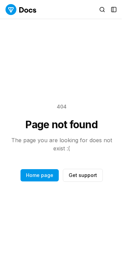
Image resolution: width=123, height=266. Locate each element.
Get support (83, 175)
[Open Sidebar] (114, 9)
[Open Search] (102, 9)
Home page (39, 175)
